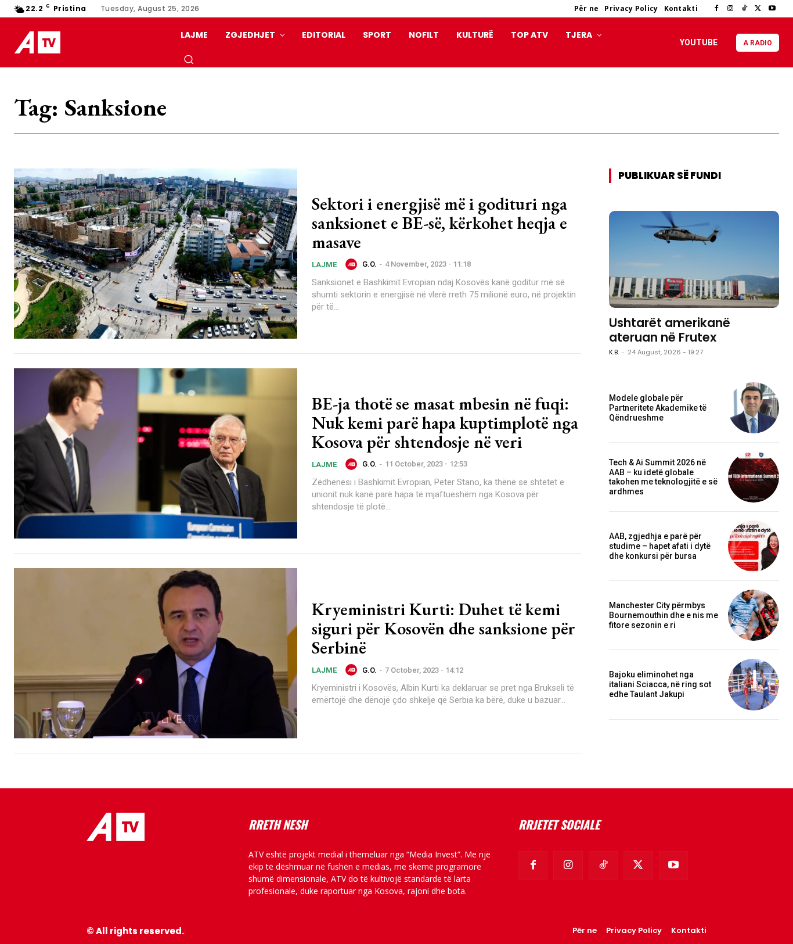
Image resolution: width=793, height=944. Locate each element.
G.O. (369, 264)
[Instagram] (730, 9)
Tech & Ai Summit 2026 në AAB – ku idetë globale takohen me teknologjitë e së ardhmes (663, 477)
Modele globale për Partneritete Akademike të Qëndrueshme (658, 407)
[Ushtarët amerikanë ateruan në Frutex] (694, 259)
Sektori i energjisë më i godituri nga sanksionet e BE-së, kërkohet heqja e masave (439, 222)
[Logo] (40, 42)
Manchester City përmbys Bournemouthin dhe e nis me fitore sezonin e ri (663, 615)
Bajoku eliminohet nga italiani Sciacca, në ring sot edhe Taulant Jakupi (660, 684)
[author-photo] (353, 264)
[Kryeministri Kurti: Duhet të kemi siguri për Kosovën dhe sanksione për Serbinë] (155, 653)
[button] (188, 59)
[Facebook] (716, 9)
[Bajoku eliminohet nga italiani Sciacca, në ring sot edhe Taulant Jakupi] (753, 684)
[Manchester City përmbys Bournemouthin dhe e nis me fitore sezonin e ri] (753, 615)
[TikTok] (744, 9)
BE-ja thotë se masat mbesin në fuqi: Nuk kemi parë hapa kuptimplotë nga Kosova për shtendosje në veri (445, 422)
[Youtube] (772, 9)
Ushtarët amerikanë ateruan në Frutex (669, 330)
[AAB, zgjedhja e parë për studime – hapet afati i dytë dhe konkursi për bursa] (753, 546)
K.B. (614, 352)
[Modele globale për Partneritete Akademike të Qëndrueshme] (753, 407)
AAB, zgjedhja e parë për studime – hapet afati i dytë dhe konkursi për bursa (660, 546)
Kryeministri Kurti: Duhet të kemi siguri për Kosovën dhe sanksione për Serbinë (443, 628)
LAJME (324, 264)
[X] (758, 9)
